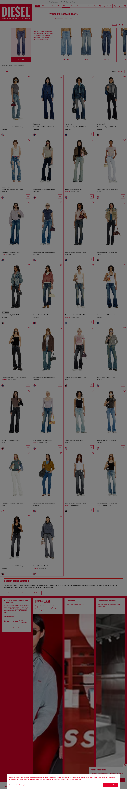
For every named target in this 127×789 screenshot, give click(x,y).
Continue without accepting (17, 785)
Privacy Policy (65, 779)
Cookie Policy (76, 779)
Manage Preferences (46, 779)
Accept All (110, 785)
